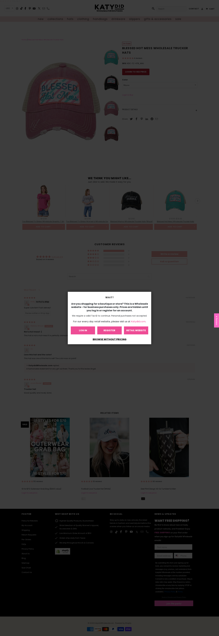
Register (109, 330)
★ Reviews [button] (216, 320)
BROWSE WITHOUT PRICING (109, 339)
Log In (83, 330)
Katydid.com (138, 321)
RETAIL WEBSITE (136, 330)
